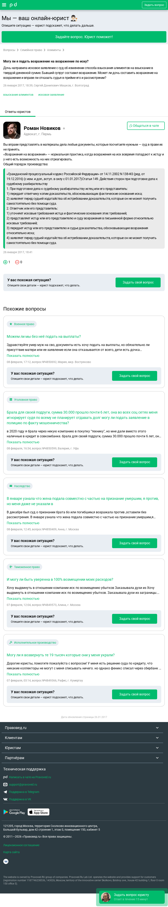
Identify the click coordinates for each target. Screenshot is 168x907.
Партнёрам (14, 758)
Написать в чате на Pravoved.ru (30, 777)
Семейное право (31, 50)
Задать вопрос (154, 5)
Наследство (22, 486)
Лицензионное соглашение (21, 845)
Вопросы (9, 50)
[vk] (5, 861)
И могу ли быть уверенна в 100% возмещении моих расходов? (60, 579)
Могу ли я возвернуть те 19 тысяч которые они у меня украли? (61, 655)
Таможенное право (27, 567)
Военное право (24, 324)
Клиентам (13, 738)
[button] (132, 897)
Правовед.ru (15, 728)
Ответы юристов (18, 112)
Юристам (13, 748)
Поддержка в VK (20, 799)
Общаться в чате (146, 126)
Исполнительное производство (35, 642)
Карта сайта (11, 852)
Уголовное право (25, 399)
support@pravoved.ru (23, 784)
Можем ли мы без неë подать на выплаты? (44, 336)
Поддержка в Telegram (24, 792)
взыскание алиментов (18, 94)
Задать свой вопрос (138, 282)
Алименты (54, 50)
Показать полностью (23, 356)
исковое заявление (51, 94)
